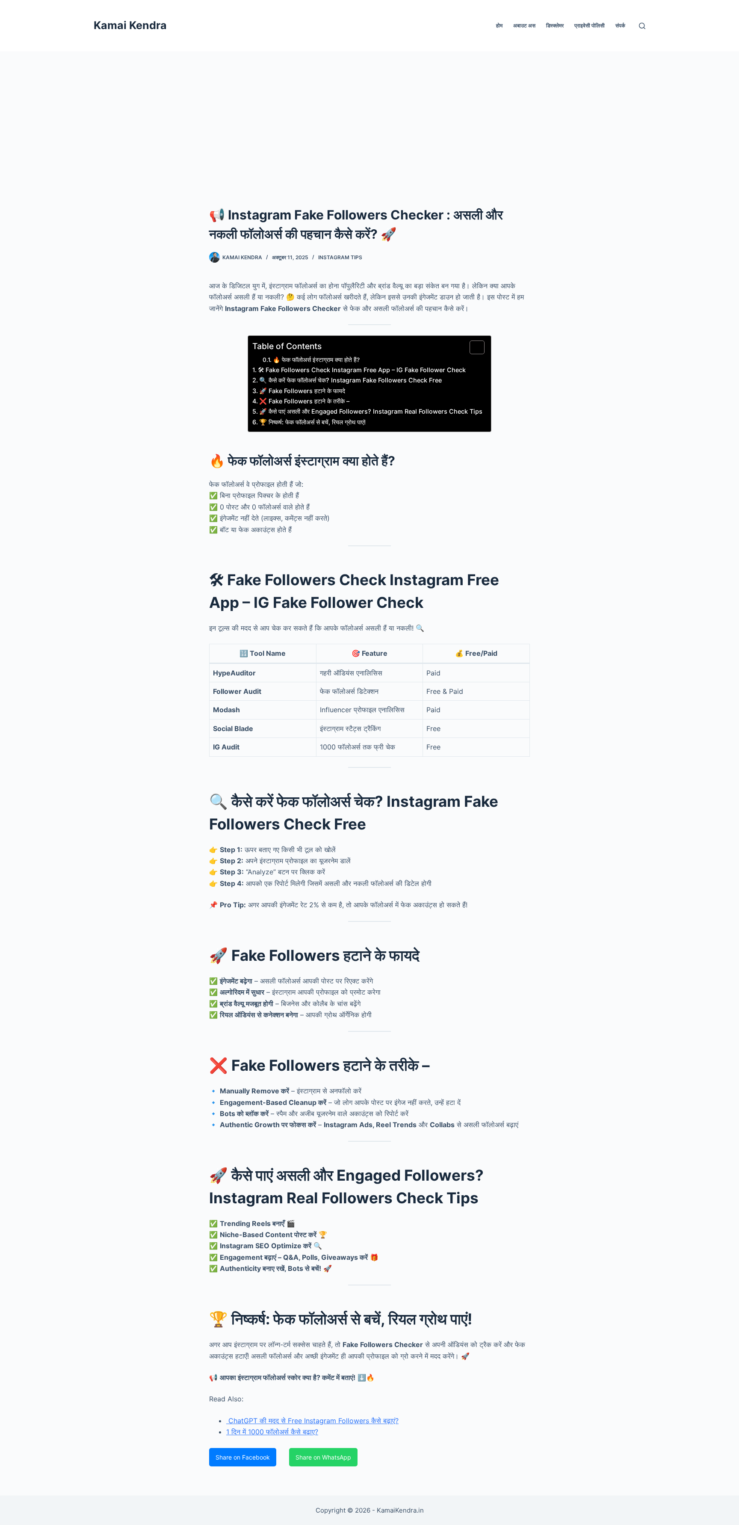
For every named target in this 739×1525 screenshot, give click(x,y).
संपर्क (620, 25)
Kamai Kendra (130, 25)
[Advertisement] (369, 115)
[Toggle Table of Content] (472, 347)
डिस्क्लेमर (555, 25)
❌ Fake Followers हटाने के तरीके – (304, 401)
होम (499, 25)
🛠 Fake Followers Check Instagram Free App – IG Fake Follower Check (362, 369)
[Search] (642, 26)
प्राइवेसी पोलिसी (589, 25)
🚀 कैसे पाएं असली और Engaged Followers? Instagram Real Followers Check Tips (370, 411)
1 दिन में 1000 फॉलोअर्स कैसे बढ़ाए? (272, 1431)
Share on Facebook (243, 1457)
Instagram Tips (340, 257)
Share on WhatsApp (323, 1457)
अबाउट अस (524, 25)
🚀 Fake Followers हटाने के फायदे (302, 390)
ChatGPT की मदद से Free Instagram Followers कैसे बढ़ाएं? (312, 1420)
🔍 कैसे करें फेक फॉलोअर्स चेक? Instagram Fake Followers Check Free (350, 380)
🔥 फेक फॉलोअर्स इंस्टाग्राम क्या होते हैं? (316, 359)
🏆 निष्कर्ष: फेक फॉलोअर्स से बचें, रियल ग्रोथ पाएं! (312, 422)
